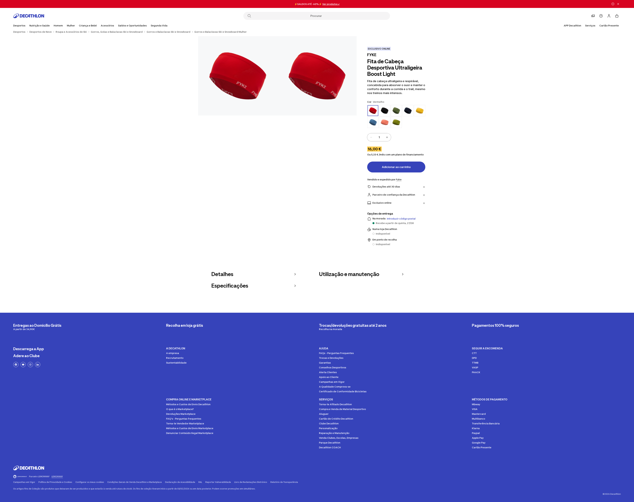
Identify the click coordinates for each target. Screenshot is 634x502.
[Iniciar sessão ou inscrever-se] (609, 16)
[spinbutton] (379, 137)
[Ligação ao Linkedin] (37, 364)
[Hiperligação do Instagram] (30, 364)
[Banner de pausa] (613, 4)
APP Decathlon (572, 25)
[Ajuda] (601, 16)
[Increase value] (387, 137)
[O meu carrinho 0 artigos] (617, 16)
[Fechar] (618, 4)
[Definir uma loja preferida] (593, 16)
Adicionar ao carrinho (396, 167)
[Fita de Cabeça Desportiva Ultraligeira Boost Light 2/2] (237, 75)
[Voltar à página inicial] (28, 16)
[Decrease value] (371, 137)
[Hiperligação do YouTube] (23, 364)
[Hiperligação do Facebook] (15, 364)
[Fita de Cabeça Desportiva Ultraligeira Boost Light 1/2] (317, 75)
